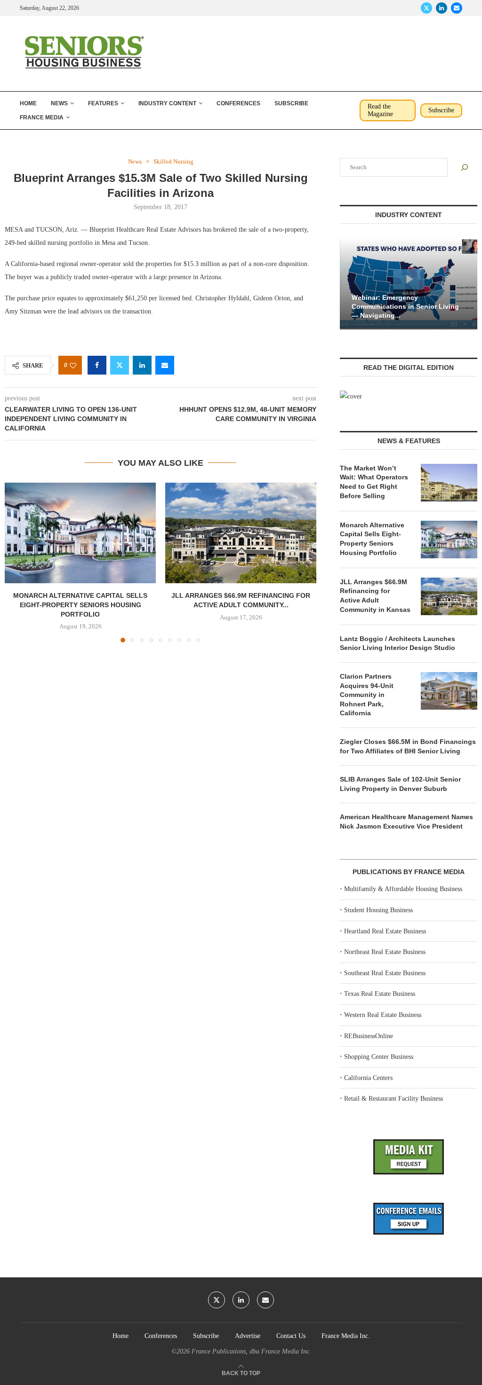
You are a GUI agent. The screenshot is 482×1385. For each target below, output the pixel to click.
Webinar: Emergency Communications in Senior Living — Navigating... (405, 306)
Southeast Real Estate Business (385, 973)
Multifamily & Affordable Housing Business (403, 888)
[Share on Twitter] (119, 365)
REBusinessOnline (368, 1036)
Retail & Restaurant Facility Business (393, 1098)
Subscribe (291, 103)
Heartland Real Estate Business (385, 931)
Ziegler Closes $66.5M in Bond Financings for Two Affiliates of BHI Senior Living (408, 746)
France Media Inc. (345, 1335)
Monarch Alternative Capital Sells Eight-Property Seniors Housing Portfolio (80, 605)
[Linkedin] (441, 8)
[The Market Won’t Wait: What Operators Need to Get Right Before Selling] (449, 482)
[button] (17, 562)
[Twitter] (426, 8)
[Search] (464, 167)
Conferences (238, 103)
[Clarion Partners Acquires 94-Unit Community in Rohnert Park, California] (449, 691)
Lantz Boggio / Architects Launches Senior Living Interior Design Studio (397, 643)
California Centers (368, 1077)
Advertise (247, 1335)
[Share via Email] (164, 365)
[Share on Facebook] (97, 365)
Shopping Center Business (378, 1056)
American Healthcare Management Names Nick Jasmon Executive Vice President (406, 821)
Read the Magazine (380, 110)
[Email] (456, 8)
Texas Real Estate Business (379, 993)
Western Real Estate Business (382, 1014)
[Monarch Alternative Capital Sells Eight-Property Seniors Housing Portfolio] (80, 533)
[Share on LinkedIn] (142, 365)
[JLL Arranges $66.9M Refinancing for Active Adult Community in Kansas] (240, 533)
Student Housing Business (378, 910)
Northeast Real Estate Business (385, 951)
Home (28, 103)
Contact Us (290, 1335)
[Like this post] (73, 365)
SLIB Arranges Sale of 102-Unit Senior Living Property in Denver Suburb (400, 783)
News (59, 103)
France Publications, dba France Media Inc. (251, 1351)
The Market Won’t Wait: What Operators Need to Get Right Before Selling (374, 482)
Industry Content (167, 103)
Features (103, 103)
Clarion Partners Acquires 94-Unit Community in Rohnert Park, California (367, 695)
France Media (42, 117)
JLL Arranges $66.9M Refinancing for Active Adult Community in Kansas (375, 595)
